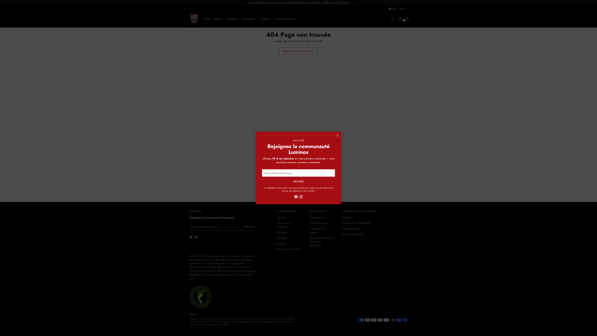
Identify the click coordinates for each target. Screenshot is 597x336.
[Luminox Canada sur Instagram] (301, 197)
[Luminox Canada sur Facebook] (296, 197)
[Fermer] (337, 135)
